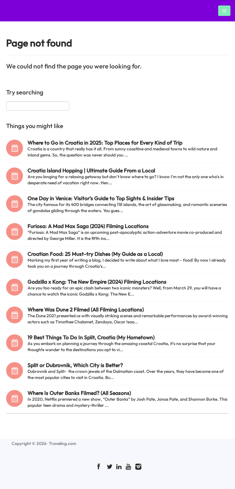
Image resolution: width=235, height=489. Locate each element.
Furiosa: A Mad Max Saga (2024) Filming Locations (88, 226)
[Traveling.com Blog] (18, 10)
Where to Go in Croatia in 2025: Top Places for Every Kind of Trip (105, 142)
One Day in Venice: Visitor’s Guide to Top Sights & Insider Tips (101, 198)
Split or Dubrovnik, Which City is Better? (75, 365)
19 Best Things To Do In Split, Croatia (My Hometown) (91, 337)
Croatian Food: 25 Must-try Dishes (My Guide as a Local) (95, 253)
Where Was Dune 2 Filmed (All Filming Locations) (86, 309)
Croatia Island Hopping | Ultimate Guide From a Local (91, 170)
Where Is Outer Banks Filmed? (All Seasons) (79, 392)
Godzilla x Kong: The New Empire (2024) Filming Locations (97, 281)
